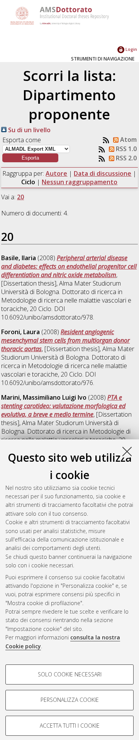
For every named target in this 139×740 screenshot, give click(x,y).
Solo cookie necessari (70, 674)
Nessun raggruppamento (79, 182)
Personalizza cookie (70, 699)
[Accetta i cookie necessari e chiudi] (127, 451)
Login (130, 49)
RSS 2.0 (125, 158)
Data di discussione (102, 173)
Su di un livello (29, 130)
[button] (30, 157)
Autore (56, 173)
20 (20, 197)
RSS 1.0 (125, 149)
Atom (128, 139)
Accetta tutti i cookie (70, 725)
